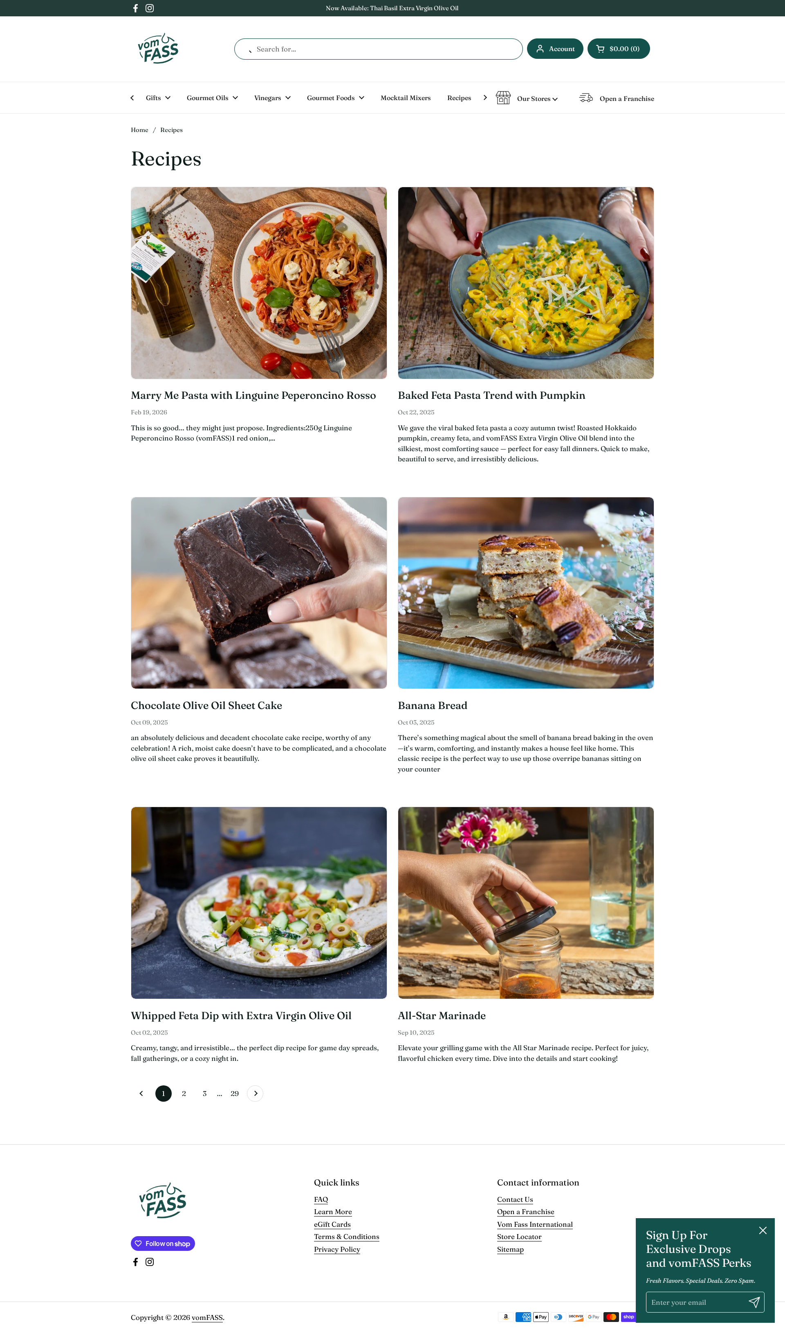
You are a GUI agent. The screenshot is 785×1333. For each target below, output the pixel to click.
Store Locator (519, 1236)
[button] (619, 48)
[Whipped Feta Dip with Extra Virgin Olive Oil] (259, 903)
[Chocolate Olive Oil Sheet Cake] (259, 593)
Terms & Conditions (346, 1236)
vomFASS (207, 1317)
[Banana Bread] (526, 593)
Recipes (171, 130)
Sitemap (510, 1249)
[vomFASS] (158, 49)
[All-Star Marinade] (526, 903)
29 (237, 1093)
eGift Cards (332, 1224)
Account (562, 49)
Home (139, 130)
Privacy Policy (337, 1249)
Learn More (333, 1211)
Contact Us (515, 1199)
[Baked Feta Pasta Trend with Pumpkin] (526, 283)
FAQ (321, 1199)
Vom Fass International (535, 1224)
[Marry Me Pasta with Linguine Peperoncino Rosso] (259, 283)
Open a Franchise (525, 1211)
